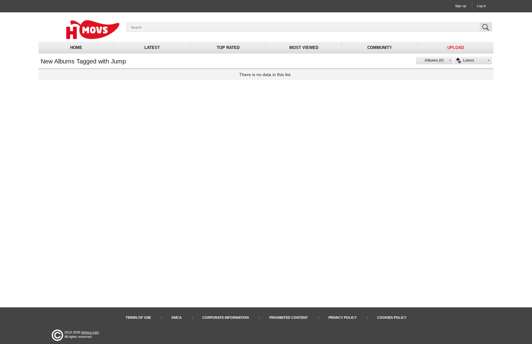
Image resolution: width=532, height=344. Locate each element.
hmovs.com (90, 332)
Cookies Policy (391, 317)
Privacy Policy (342, 317)
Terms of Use (138, 317)
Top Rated (228, 47)
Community (379, 47)
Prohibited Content (288, 317)
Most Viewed (303, 47)
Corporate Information (225, 317)
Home (76, 47)
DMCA (176, 317)
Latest (152, 47)
